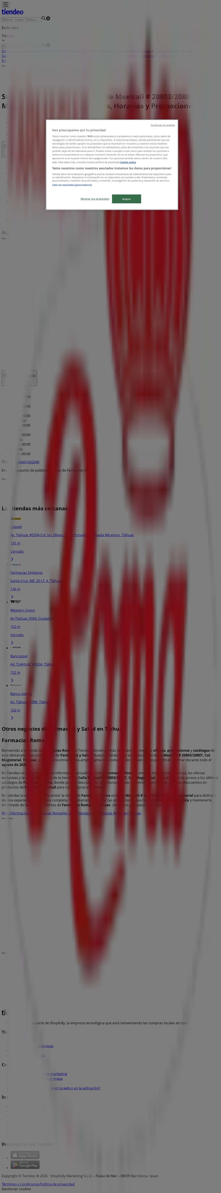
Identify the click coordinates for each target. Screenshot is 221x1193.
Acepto (126, 199)
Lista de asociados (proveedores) (72, 184)
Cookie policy (128, 162)
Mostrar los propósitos (95, 198)
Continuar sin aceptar (163, 125)
